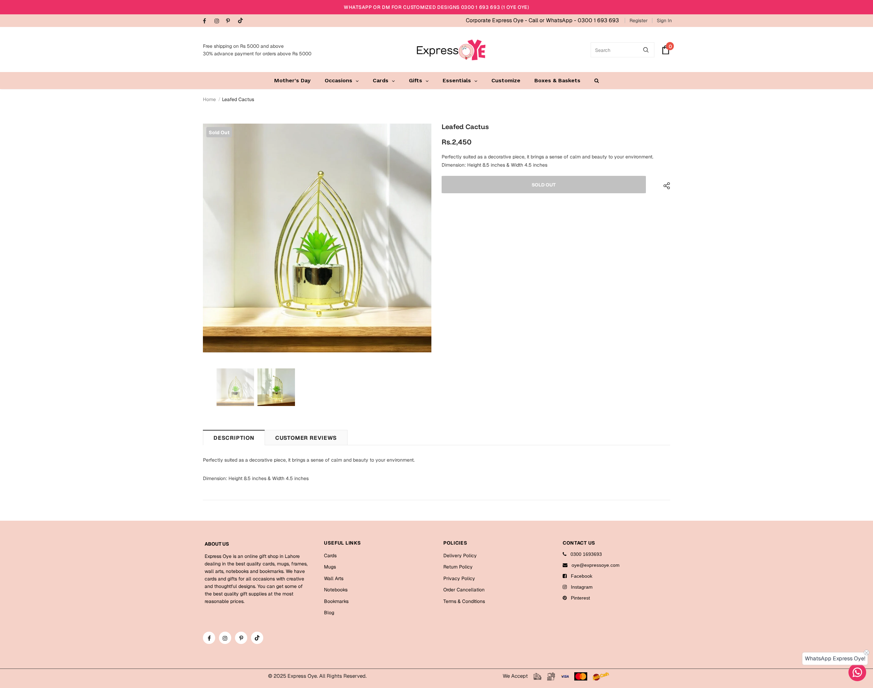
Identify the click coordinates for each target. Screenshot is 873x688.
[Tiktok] (242, 21)
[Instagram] (218, 21)
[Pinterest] (230, 21)
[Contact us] (857, 672)
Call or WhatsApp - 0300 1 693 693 (574, 20)
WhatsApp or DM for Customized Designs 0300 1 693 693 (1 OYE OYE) (436, 7)
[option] (317, 238)
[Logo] (451, 49)
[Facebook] (207, 21)
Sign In (664, 20)
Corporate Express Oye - (497, 20)
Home (209, 99)
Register (639, 20)
